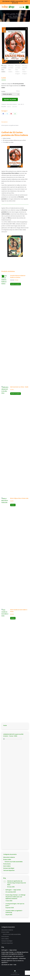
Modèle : (3, 91)
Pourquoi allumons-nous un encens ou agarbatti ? (12, 961)
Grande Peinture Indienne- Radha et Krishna (18, 276)
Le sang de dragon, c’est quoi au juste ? (15, 904)
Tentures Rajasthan (9, 870)
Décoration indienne (12, 104)
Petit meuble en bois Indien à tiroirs (18, 610)
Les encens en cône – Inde (8, 964)
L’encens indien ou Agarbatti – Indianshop (14, 911)
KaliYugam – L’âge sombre (13, 890)
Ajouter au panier (10, 99)
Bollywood (9, 106)
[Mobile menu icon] (27, 7)
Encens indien (7, 859)
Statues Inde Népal (8, 868)
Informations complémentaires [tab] (9, 125)
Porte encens (7, 864)
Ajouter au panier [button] (15, 284)
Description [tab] (4, 122)
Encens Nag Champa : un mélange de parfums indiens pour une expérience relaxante (15, 896)
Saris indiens (7, 866)
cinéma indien (14, 106)
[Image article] (4, 881)
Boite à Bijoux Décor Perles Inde (19, 498)
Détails (13, 505)
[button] (26, 29)
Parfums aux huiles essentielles (14, 861)
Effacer (18, 91)
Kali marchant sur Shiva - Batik (19, 387)
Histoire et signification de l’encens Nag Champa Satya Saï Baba (16, 882)
